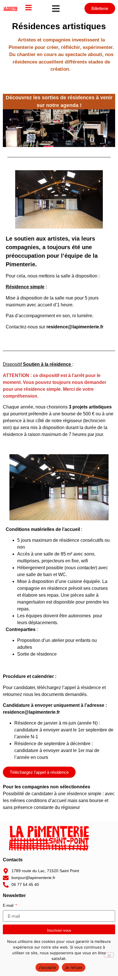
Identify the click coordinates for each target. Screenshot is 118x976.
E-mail (9, 906)
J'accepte (47, 967)
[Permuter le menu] (56, 8)
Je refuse (73, 967)
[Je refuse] (109, 954)
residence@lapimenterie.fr (31, 712)
